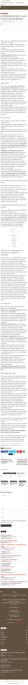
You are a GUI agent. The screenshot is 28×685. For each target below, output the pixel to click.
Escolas (2, 635)
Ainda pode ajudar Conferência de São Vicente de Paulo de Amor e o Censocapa (21, 462)
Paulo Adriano (4, 662)
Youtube (7, 681)
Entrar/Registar (20, 2)
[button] (25, 7)
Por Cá (2, 630)
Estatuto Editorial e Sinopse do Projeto (14, 619)
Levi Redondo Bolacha (7, 21)
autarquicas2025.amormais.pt (15, 445)
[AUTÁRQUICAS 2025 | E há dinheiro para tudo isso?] (14, 479)
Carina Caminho (4, 672)
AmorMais (3, 655)
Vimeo (21, 681)
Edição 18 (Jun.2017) (6, 665)
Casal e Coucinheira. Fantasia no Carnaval (11, 670)
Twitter (17, 681)
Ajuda (2, 4)
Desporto (2, 632)
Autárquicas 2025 (4, 13)
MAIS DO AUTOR (20, 473)
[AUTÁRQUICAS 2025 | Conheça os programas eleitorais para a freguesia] (23, 479)
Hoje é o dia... (4, 639)
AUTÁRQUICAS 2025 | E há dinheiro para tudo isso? (14, 483)
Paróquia (2, 643)
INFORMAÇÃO (4, 637)
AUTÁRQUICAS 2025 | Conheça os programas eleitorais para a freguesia (23, 484)
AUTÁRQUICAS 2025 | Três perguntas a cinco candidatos (7, 461)
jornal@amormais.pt (17, 622)
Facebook (12, 681)
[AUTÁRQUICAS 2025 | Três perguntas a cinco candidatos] (5, 479)
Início (2, 10)
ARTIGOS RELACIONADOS (9, 473)
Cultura (2, 641)
